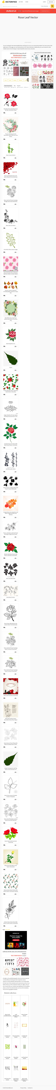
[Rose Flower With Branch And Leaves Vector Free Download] (10, 613)
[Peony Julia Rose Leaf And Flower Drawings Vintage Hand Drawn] (10, 527)
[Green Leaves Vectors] (10, 148)
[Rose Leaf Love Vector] (10, 216)
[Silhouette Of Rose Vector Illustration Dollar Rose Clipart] (10, 709)
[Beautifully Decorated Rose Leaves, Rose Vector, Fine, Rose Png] (10, 308)
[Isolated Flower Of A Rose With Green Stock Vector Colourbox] (10, 433)
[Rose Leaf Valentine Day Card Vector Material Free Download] (10, 168)
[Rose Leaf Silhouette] (10, 569)
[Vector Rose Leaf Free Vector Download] (10, 833)
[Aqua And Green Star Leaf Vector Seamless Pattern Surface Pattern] (10, 264)
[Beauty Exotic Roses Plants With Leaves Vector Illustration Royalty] (10, 881)
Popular (18, 85)
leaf (10, 80)
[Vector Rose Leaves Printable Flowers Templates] (10, 785)
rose (5, 80)
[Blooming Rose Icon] (10, 334)
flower (20, 80)
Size (15, 85)
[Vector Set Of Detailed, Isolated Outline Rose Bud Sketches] (10, 811)
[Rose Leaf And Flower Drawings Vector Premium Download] (10, 639)
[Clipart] (10, 358)
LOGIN (44, 2)
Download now (45, 11)
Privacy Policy (23, 1088)
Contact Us (30, 1088)
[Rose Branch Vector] (10, 590)
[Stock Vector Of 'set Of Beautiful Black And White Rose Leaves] (10, 734)
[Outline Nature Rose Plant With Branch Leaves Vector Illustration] (10, 909)
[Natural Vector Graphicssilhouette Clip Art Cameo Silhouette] (10, 481)
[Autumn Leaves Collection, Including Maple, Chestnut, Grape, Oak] (10, 285)
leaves (14, 80)
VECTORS (21, 2)
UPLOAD (51, 2)
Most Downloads (8, 85)
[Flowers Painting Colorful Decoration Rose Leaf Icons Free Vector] (10, 125)
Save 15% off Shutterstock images (42, 52)
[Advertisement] (28, 31)
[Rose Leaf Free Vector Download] (10, 686)
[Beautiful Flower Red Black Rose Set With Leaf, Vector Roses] (10, 100)
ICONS (26, 2)
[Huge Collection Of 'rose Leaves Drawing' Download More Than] (10, 406)
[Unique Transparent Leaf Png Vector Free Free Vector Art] (10, 759)
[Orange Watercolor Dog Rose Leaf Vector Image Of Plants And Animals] (10, 503)
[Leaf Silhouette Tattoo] (10, 460)
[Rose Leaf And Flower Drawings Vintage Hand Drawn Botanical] (10, 191)
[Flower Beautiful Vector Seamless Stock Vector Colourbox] (10, 381)
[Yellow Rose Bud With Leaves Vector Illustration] (10, 856)
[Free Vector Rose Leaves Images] (10, 240)
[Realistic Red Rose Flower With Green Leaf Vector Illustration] (10, 547)
